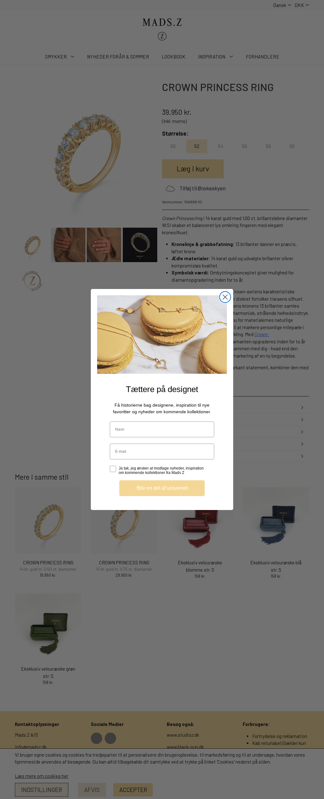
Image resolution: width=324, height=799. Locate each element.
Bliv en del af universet (162, 488)
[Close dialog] (225, 297)
